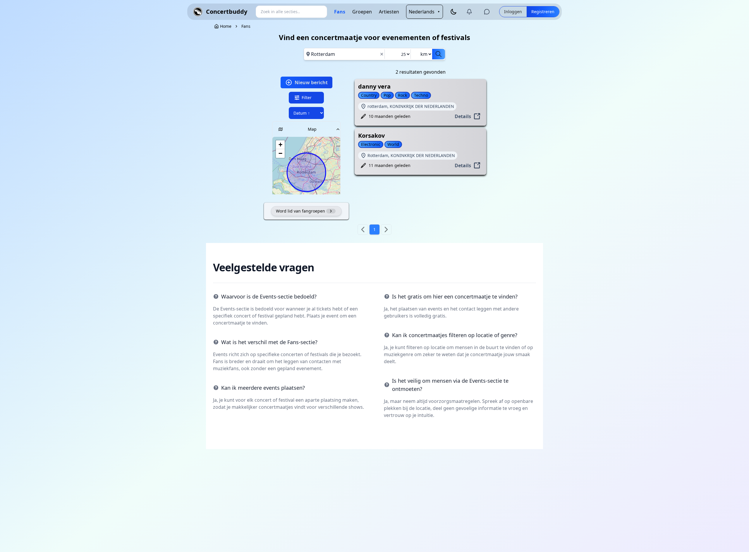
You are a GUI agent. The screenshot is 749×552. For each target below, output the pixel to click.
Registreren (542, 11)
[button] (280, 144)
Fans (339, 11)
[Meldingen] (469, 11)
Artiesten (389, 11)
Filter (307, 97)
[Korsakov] (424, 155)
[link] (245, 26)
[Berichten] (487, 11)
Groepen (362, 11)
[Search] (438, 54)
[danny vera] (424, 105)
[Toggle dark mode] (453, 11)
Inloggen (513, 11)
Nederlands (424, 11)
